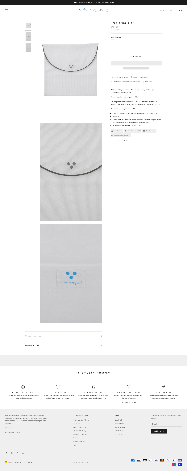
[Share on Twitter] (121, 140)
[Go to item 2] (28, 37)
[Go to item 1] (28, 25)
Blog (74, 445)
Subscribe (159, 431)
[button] (136, 63)
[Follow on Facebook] (6, 453)
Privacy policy (119, 424)
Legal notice (119, 420)
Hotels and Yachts (79, 441)
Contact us (119, 434)
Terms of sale (119, 431)
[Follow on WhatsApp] (23, 453)
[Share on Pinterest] (124, 140)
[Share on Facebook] (118, 140)
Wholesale (76, 438)
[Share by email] (127, 140)
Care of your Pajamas (80, 427)
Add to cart (136, 56)
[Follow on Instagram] (12, 453)
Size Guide (76, 424)
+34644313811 (15, 432)
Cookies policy (120, 427)
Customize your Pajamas (81, 420)
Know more (9, 428)
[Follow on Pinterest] (17, 453)
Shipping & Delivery (79, 431)
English (161, 10)
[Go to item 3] (28, 48)
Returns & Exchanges (80, 434)
